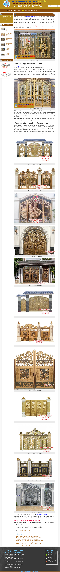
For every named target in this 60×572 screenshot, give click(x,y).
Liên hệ (35, 10)
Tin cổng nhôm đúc (6, 21)
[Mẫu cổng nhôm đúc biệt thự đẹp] (3, 34)
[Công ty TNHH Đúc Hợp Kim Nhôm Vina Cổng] (26, 3)
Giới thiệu (10, 10)
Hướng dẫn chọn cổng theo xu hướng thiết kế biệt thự (28, 542)
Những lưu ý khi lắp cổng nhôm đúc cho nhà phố (27, 536)
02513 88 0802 (24, 529)
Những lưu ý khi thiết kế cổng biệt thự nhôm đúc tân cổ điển (29, 540)
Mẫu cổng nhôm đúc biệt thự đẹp (9, 34)
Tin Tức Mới (4, 19)
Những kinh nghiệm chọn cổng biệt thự (25, 545)
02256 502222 (4, 76)
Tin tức (23, 10)
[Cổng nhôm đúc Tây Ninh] (3, 49)
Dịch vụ (19, 10)
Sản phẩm (15, 10)
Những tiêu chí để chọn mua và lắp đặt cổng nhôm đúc (28, 537)
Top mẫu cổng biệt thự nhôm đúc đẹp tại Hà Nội (27, 539)
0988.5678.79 (14, 567)
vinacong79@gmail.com (24, 530)
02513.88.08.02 (13, 563)
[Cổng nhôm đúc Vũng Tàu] (3, 44)
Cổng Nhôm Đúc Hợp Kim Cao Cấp (9, 29)
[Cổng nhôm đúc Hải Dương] (3, 39)
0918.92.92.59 (8, 567)
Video (32, 10)
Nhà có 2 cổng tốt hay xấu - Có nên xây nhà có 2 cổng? (28, 543)
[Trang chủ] (7, 10)
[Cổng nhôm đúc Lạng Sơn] (3, 54)
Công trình (27, 10)
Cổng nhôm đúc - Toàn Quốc (6, 17)
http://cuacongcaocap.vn (25, 532)
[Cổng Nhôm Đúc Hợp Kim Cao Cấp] (3, 28)
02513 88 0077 (32, 529)
